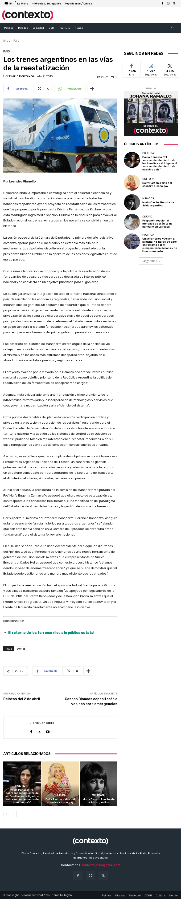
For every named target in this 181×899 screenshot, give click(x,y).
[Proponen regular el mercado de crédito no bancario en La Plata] (132, 222)
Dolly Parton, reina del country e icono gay (60, 801)
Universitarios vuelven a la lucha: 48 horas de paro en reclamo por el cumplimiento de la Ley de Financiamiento (159, 245)
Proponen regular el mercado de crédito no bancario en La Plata (157, 223)
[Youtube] (47, 731)
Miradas (98, 795)
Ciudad (147, 216)
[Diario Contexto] (16, 727)
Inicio (6, 41)
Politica (21, 786)
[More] (92, 88)
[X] (174, 3)
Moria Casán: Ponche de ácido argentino (99, 801)
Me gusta (132, 65)
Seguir (151, 65)
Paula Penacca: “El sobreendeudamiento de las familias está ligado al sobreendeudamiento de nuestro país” (22, 796)
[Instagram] (168, 3)
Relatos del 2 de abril (21, 699)
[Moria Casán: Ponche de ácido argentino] (98, 783)
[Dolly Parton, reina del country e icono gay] (60, 783)
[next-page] (14, 814)
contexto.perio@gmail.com (101, 865)
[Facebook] (162, 3)
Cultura (59, 795)
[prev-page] (6, 814)
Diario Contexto (21, 76)
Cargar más (149, 261)
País (16, 41)
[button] (172, 27)
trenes (21, 648)
